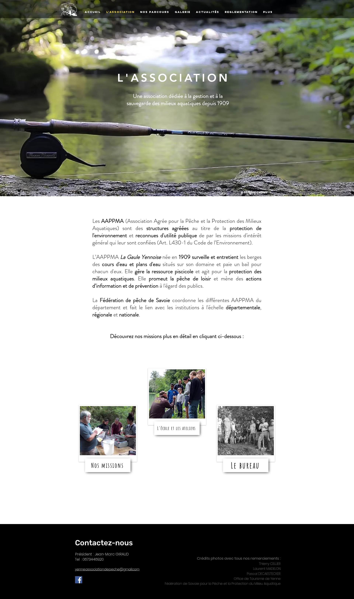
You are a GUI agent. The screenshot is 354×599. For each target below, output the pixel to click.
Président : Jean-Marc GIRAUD (102, 554)
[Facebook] (78, 579)
